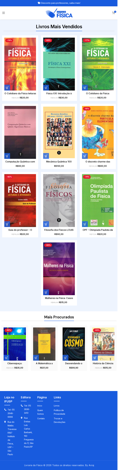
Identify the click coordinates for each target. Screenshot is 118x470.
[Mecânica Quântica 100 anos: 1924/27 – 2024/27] (59, 132)
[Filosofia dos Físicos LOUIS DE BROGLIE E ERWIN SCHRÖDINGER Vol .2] (59, 200)
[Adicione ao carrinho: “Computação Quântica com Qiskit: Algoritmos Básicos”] (7, 156)
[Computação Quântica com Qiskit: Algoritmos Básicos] (20, 132)
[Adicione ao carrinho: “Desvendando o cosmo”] (65, 358)
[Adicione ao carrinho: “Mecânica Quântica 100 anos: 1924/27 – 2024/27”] (46, 156)
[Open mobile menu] (3, 13)
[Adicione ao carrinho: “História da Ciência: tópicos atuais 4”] (95, 358)
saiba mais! (74, 3)
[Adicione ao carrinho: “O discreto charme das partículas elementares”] (85, 156)
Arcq (91, 465)
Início (39, 405)
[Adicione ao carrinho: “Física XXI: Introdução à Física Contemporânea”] (46, 88)
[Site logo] (59, 12)
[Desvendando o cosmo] (74, 343)
